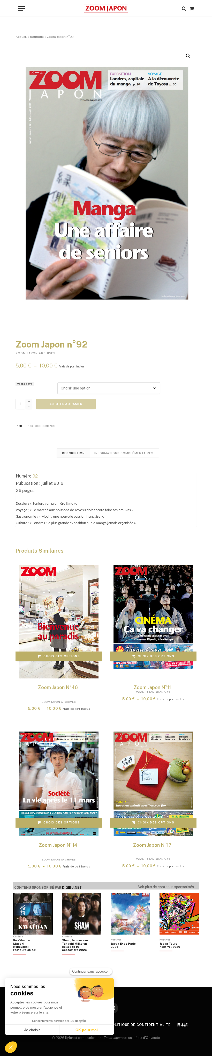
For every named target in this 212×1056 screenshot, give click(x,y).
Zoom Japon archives (36, 353)
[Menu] (21, 8)
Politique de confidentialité (139, 1025)
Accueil (21, 37)
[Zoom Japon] (105, 8)
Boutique (37, 37)
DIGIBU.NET (72, 887)
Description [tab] (73, 453)
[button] (188, 56)
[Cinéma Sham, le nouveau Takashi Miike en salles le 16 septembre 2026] (75, 954)
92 (35, 476)
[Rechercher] (184, 8)
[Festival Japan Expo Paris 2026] (124, 954)
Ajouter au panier (65, 404)
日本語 (182, 1025)
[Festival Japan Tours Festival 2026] (172, 954)
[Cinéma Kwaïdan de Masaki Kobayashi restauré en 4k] (26, 954)
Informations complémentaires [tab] (124, 453)
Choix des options (61, 656)
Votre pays (24, 383)
